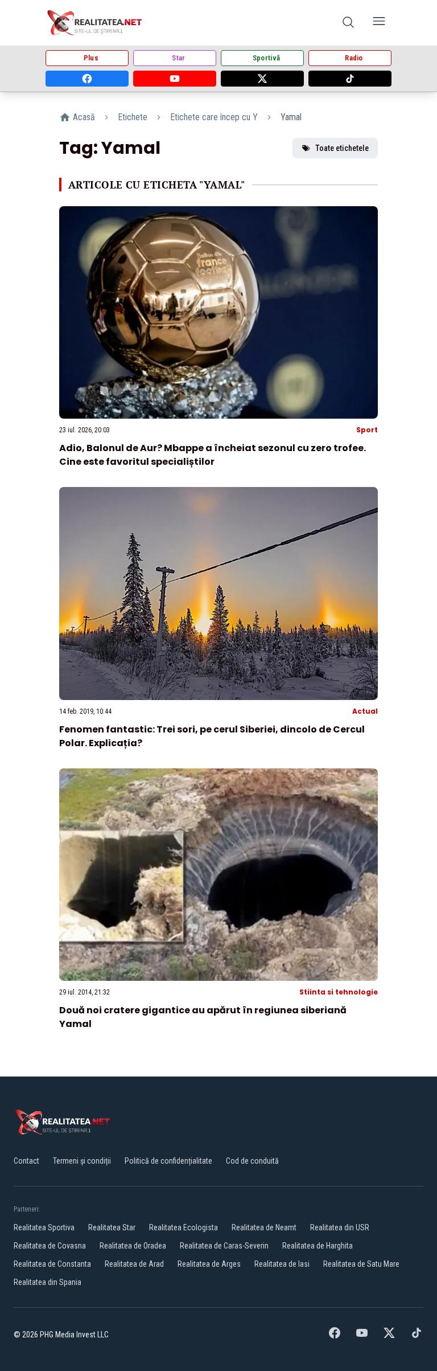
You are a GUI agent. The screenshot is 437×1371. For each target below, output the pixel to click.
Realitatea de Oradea (133, 1245)
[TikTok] (349, 79)
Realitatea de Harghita (317, 1245)
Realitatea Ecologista (183, 1227)
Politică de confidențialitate (168, 1160)
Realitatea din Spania (47, 1282)
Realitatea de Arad (134, 1263)
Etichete (132, 117)
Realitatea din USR (339, 1227)
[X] (262, 79)
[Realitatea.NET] (95, 23)
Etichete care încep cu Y (214, 117)
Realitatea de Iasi (282, 1263)
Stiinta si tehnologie (338, 992)
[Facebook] (87, 79)
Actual (365, 711)
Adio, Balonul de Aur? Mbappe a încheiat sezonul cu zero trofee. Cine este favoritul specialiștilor (212, 454)
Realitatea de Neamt (264, 1227)
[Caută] (348, 23)
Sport (367, 430)
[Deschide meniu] (378, 23)
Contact (26, 1160)
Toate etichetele (342, 148)
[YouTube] (174, 79)
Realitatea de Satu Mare (361, 1263)
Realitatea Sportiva (44, 1227)
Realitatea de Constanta (52, 1263)
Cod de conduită (252, 1160)
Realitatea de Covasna (50, 1245)
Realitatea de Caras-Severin (224, 1245)
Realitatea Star (111, 1227)
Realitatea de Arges (209, 1263)
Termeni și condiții (82, 1160)
